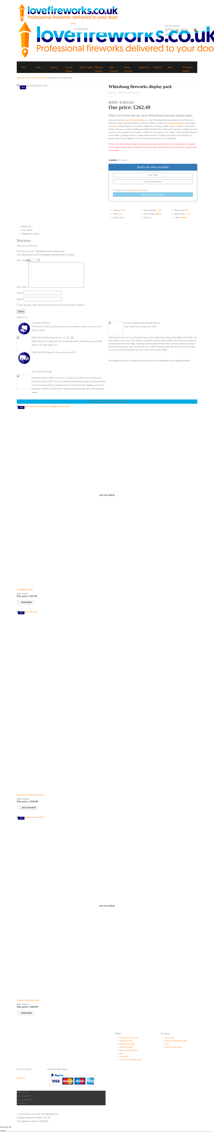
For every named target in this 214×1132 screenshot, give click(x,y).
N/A (123, 210)
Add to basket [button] (29, 808)
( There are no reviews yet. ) (128, 93)
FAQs (167, 1044)
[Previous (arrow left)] (1, 1130)
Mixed (158, 214)
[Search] (72, 36)
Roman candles (86, 67)
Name (20, 293)
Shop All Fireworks (126, 1041)
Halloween (157, 67)
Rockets (54, 67)
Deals (23, 67)
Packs (38, 67)
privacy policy (142, 190)
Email (20, 299)
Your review (23, 287)
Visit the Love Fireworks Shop (130, 1060)
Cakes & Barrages (68, 69)
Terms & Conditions (126, 1047)
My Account (169, 1038)
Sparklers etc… (145, 67)
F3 (187, 210)
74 (151, 217)
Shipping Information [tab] (30, 234)
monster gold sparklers (176, 123)
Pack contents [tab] (27, 230)
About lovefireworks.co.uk (128, 1038)
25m (159, 210)
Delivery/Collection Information (176, 1041)
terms (129, 190)
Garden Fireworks (128, 69)
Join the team (123, 1056)
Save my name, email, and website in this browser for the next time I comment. (52, 305)
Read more (26, 602)
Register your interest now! (153, 195)
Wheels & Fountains (99, 69)
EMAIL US (169, 35)
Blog (170, 67)
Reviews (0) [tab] (26, 226)
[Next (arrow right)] (4, 1130)
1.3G (188, 214)
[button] (73, 23)
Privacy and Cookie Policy (128, 1050)
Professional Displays (188, 69)
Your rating (21, 260)
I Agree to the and (131, 190)
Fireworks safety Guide (173, 1047)
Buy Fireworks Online (127, 1044)
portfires (114, 126)
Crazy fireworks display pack (136, 120)
